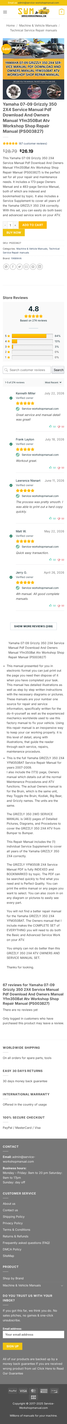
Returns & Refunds (15, 1236)
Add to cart (32, 225)
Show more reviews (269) (33, 626)
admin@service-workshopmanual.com (38, 2)
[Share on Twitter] (20, 267)
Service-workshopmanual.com (40, 408)
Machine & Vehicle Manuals (38, 25)
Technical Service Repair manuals (33, 30)
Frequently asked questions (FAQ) (26, 1243)
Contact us (10, 1210)
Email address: (12, 1328)
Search (58, 370)
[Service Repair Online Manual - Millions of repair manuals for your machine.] (33, 12)
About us (9, 1203)
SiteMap (8, 1256)
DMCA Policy (12, 1249)
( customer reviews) (33, 143)
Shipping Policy (14, 1216)
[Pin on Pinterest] (33, 267)
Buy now (14, 232)
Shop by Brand (13, 1278)
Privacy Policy (13, 1223)
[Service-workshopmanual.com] (18, 409)
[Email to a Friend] (26, 267)
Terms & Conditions (16, 1229)
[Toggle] (62, 1285)
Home (10, 25)
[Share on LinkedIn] (40, 267)
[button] (5, 12)
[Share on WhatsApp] (6, 267)
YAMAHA (16, 258)
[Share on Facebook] (13, 267)
